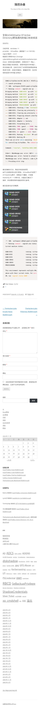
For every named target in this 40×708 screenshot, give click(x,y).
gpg (17, 565)
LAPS (34, 569)
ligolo (15, 573)
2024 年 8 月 (6, 631)
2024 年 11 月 (7, 623)
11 (4, 450)
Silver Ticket (8, 596)
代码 (4, 417)
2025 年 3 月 (6, 613)
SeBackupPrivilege (23, 583)
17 (33, 450)
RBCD (7, 583)
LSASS (19, 573)
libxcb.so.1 (9, 573)
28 (19, 457)
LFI (4, 573)
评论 (5, 331)
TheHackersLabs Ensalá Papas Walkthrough (10, 311)
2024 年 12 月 (7, 621)
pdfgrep (24, 573)
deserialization (30, 557)
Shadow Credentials (19, 588)
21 (19, 454)
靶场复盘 (5, 538)
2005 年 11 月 (7, 680)
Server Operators (8, 588)
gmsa (4, 565)
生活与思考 (6, 423)
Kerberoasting (18, 569)
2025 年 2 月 (6, 615)
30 (28, 457)
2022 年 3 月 (6, 642)
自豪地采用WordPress (9, 704)
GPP (33, 565)
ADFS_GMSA (17, 553)
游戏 (4, 420)
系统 (29, 294)
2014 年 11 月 (7, 672)
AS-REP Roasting (7, 557)
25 (4, 457)
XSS (20, 601)
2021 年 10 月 (7, 650)
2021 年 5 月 (6, 664)
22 (23, 454)
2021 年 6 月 (6, 661)
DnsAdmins (22, 561)
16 (28, 450)
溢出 (29, 600)
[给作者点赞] (4, 287)
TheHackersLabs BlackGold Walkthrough (16, 480)
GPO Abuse (25, 565)
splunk (24, 596)
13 (14, 450)
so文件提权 (18, 596)
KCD (9, 569)
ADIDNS (26, 553)
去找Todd (6, 541)
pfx (28, 573)
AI (3, 409)
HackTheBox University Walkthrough (24, 493)
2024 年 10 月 (7, 626)
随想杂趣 (20, 4)
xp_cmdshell (10, 600)
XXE (24, 600)
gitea (35, 561)
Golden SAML (10, 565)
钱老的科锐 (6, 536)
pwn (19, 578)
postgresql (33, 573)
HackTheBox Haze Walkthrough (13, 470)
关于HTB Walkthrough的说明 (24, 504)
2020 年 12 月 (7, 666)
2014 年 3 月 (6, 674)
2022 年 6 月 (6, 639)
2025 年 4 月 (6, 610)
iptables (5, 569)
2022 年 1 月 (6, 647)
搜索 (4, 397)
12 (9, 450)
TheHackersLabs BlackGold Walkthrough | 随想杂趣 (20, 517)
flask (32, 561)
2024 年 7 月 (6, 634)
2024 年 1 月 (6, 637)
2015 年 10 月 (7, 669)
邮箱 (5, 365)
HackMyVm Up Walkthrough (21, 498)
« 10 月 (9, 460)
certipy (15, 557)
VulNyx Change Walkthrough (12, 478)
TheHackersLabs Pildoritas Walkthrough (28, 311)
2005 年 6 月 (6, 682)
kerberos (29, 569)
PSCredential (9, 578)
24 (33, 454)
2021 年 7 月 (6, 658)
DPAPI (28, 561)
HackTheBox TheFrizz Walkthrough (14, 475)
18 (4, 454)
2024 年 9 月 (6, 629)
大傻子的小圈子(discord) (11, 544)
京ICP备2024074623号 (10, 690)
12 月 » (32, 460)
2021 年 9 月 (6, 653)
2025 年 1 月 (6, 618)
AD (4, 553)
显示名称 (6, 356)
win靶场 (5, 415)
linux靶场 (6, 412)
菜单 (20, 15)
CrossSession (21, 557)
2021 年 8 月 (6, 656)
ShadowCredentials (15, 591)
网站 (4, 373)
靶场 (4, 428)
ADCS (10, 553)
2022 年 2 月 (6, 645)
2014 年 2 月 (6, 677)
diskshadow (10, 561)
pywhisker (26, 578)
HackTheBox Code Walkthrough (13, 472)
